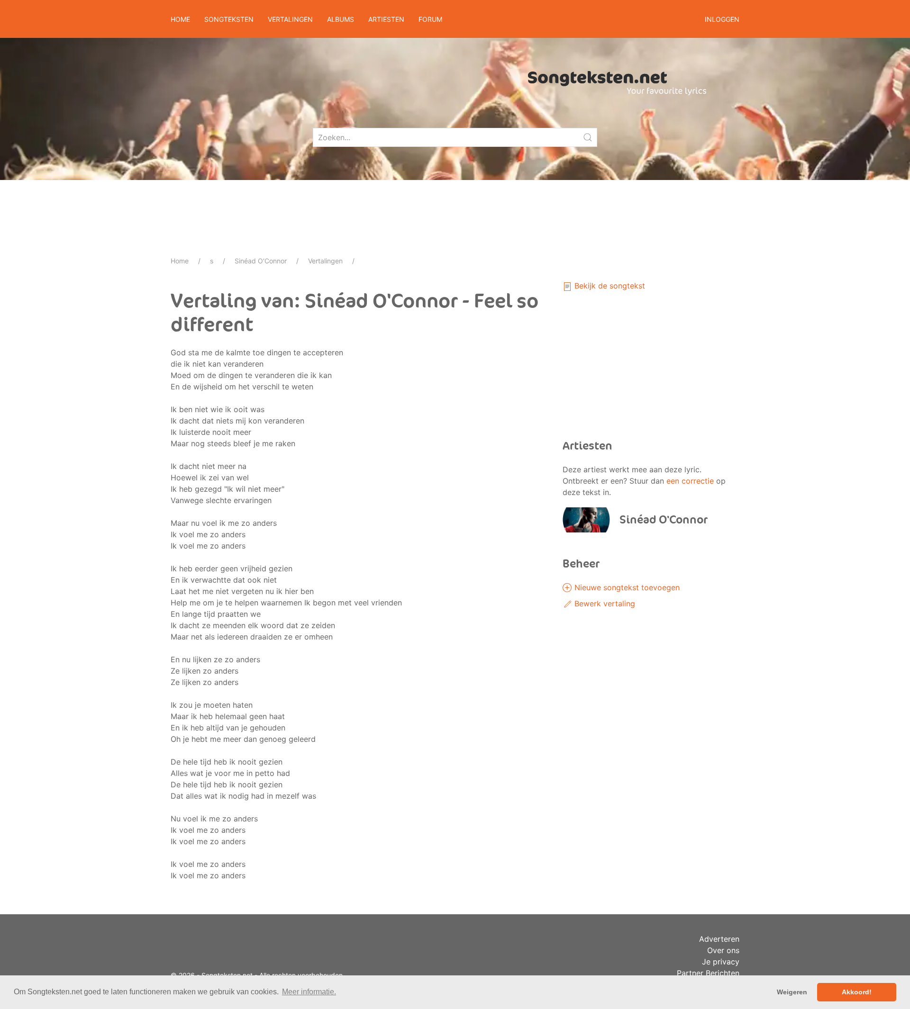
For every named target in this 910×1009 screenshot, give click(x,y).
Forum (430, 19)
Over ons (723, 950)
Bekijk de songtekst (608, 285)
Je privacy (720, 961)
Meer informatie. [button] (309, 992)
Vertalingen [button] (290, 19)
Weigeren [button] (792, 992)
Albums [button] (340, 19)
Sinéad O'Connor (261, 261)
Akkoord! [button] (857, 992)
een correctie (690, 481)
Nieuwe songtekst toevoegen (626, 587)
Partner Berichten (708, 973)
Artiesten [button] (386, 19)
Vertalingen (325, 261)
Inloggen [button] (722, 19)
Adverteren (719, 939)
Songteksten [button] (229, 19)
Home (180, 19)
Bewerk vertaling (603, 603)
